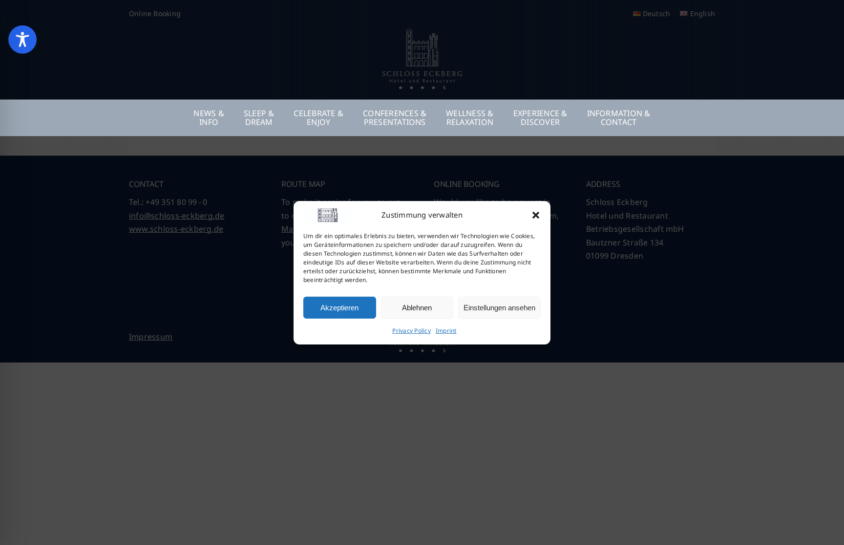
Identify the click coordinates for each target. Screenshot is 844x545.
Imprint (446, 330)
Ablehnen (417, 307)
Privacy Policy (411, 330)
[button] (536, 215)
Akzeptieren (339, 307)
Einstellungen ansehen (499, 307)
